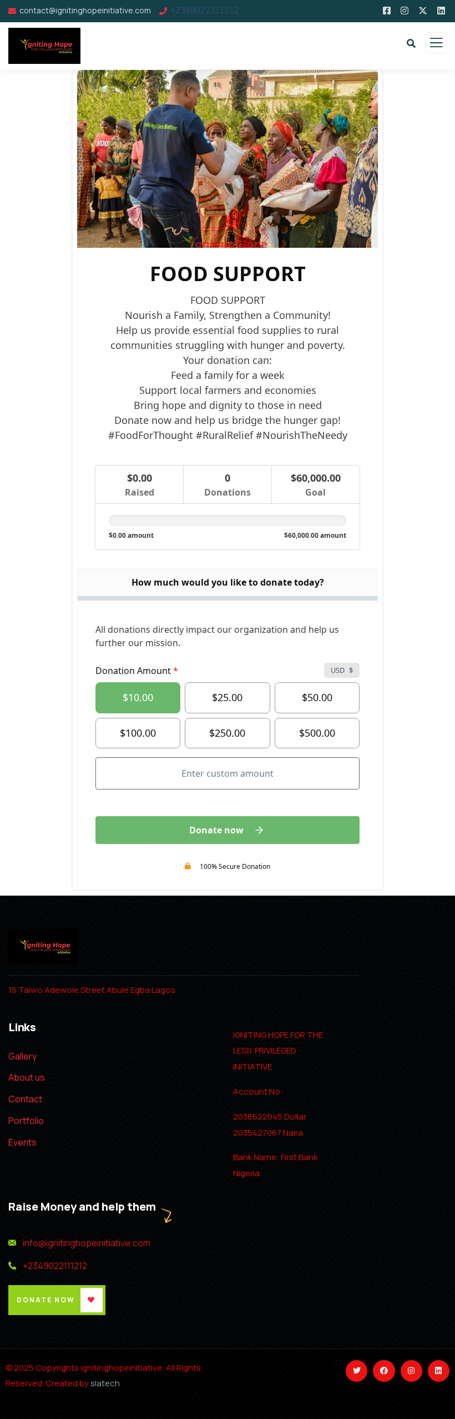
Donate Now (46, 1300)
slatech (105, 1383)
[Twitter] (356, 1371)
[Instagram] (411, 1371)
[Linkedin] (438, 1371)
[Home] (43, 946)
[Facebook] (384, 1371)
